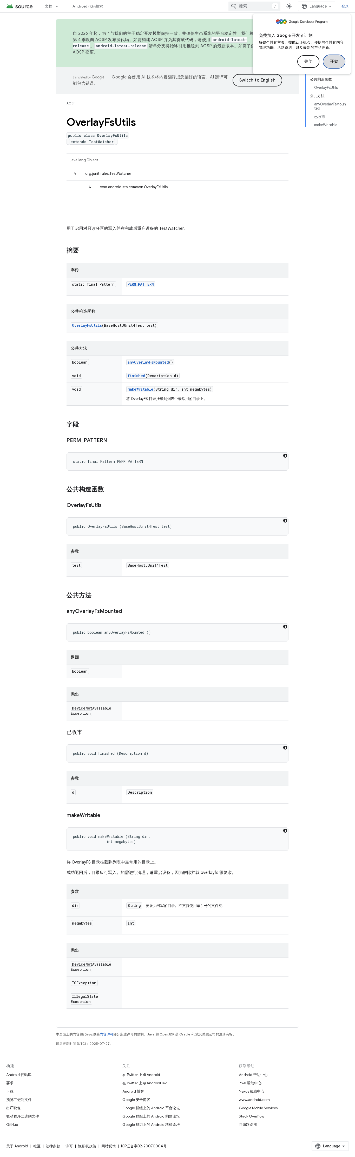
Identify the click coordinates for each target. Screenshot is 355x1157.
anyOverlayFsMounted (148, 362)
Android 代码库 (18, 1074)
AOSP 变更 (83, 52)
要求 (10, 1083)
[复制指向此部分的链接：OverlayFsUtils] (107, 506)
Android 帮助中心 (253, 1074)
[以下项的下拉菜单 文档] (59, 6)
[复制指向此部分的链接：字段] (84, 425)
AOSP (71, 103)
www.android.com (254, 1099)
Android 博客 (133, 1091)
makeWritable (140, 389)
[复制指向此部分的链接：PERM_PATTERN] (112, 441)
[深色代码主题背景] (285, 456)
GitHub (12, 1124)
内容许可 (106, 1034)
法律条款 (53, 1146)
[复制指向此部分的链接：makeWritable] (105, 816)
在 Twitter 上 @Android (141, 1074)
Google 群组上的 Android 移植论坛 (151, 1124)
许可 (69, 1146)
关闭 (308, 61)
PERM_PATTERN (141, 284)
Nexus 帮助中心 (251, 1091)
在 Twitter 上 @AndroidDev (144, 1083)
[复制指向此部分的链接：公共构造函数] (109, 490)
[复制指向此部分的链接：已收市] (87, 733)
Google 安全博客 (136, 1099)
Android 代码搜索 (88, 6)
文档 (48, 6)
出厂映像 (13, 1108)
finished (136, 375)
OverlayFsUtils (87, 325)
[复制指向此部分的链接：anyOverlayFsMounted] (127, 611)
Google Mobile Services (258, 1108)
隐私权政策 (87, 1146)
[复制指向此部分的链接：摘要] (84, 251)
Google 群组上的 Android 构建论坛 (151, 1116)
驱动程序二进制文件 (22, 1116)
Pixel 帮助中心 (250, 1083)
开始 (334, 61)
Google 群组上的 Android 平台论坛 (151, 1108)
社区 (37, 1146)
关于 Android (17, 1146)
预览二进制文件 (19, 1099)
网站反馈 (108, 1146)
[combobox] (254, 6)
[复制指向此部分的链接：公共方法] (96, 596)
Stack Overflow (251, 1116)
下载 (10, 1091)
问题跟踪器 (248, 1124)
